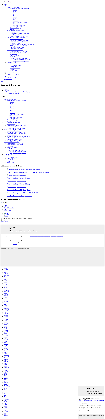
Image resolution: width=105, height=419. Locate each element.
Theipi (11, 63)
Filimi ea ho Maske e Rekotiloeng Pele (19, 33)
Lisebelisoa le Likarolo (12, 62)
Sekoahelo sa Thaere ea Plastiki (17, 47)
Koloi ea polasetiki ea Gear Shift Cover (19, 46)
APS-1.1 (15, 10)
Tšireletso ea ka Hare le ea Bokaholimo (16, 37)
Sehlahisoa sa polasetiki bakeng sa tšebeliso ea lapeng (17, 91)
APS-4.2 (15, 19)
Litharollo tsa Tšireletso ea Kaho (15, 50)
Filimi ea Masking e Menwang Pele (18, 52)
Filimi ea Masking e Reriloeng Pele (18, 51)
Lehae (5, 4)
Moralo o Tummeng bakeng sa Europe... (19, 196)
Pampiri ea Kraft (14, 66)
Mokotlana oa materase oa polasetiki (22, 59)
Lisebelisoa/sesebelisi (15, 68)
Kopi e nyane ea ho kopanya (20, 22)
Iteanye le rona (7, 210)
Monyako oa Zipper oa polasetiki (21, 61)
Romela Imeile (4, 221)
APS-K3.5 (15, 15)
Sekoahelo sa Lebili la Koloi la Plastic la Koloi (21, 41)
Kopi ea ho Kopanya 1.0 (19, 25)
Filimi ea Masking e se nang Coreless (18, 178)
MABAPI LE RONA (9, 72)
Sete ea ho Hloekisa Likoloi (16, 39)
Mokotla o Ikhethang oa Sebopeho (18, 58)
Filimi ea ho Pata (14, 32)
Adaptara (12, 29)
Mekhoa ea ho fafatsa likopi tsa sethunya (20, 8)
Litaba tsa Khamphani (12, 77)
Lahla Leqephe (13, 54)
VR (8, 73)
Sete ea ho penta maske (15, 55)
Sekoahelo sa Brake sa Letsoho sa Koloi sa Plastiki (22, 44)
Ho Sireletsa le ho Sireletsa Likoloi (15, 30)
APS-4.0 (15, 17)
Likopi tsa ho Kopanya (15, 23)
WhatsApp (3, 222)
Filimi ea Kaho (13, 57)
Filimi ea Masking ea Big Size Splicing (19, 190)
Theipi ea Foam (17, 65)
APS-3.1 (15, 12)
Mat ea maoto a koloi (15, 43)
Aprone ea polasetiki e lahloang (11, 93)
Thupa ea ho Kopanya (15, 28)
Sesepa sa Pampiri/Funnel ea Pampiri (19, 36)
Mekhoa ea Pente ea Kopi (13, 7)
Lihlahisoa (6, 6)
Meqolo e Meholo (14, 70)
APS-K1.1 (15, 11)
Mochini (12, 69)
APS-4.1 (15, 18)
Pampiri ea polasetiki (15, 34)
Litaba (5, 76)
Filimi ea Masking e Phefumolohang (18, 184)
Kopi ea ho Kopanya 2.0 (19, 26)
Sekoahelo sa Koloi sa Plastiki (17, 48)
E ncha (5, 209)
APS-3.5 (15, 14)
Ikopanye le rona (8, 79)
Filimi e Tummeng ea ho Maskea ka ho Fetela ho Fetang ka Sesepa (28, 172)
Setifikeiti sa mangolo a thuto (14, 74)
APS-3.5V (15, 21)
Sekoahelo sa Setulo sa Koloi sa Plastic (19, 40)
